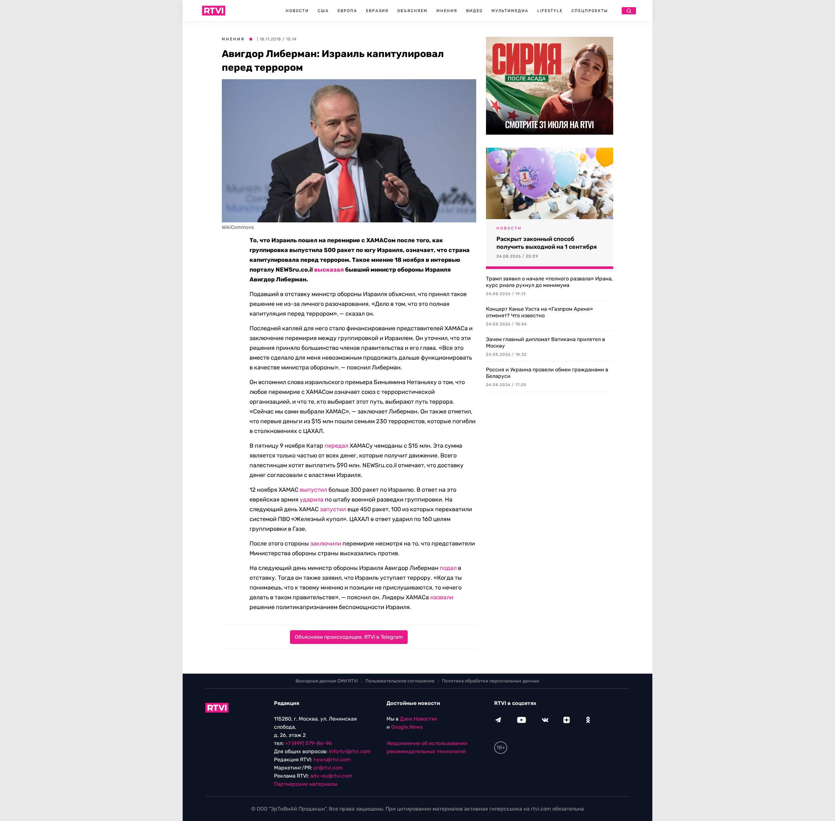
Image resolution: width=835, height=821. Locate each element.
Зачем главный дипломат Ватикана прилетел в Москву (545, 342)
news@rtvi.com (332, 759)
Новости (297, 10)
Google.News (407, 727)
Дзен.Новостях (418, 719)
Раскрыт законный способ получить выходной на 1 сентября (546, 242)
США (323, 10)
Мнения (446, 10)
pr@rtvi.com (328, 768)
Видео (474, 10)
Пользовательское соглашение (399, 681)
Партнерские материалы (305, 784)
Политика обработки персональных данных (490, 681)
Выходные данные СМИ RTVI (327, 681)
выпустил (313, 489)
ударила (312, 499)
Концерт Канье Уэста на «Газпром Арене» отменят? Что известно (539, 312)
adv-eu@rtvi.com (331, 776)
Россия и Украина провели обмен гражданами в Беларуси (547, 372)
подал (448, 568)
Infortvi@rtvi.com (350, 751)
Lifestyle (550, 10)
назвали (441, 597)
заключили (325, 543)
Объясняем (412, 10)
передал (336, 445)
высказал (329, 269)
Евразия (377, 10)
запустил (333, 509)
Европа (347, 10)
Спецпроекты (589, 10)
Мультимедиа (510, 10)
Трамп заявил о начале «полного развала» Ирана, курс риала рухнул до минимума (549, 282)
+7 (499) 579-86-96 (308, 743)
